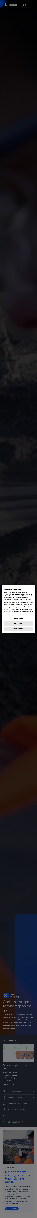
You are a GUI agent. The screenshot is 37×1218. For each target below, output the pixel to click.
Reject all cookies (18, 623)
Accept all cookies (18, 628)
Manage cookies (18, 618)
